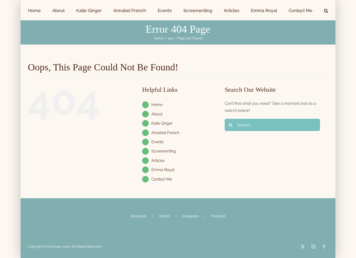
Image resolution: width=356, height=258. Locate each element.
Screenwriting (163, 151)
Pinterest (218, 216)
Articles (158, 160)
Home (157, 104)
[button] (298, 10)
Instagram (191, 216)
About (157, 114)
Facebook (138, 216)
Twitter (164, 216)
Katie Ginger (162, 123)
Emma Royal (162, 169)
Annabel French (165, 132)
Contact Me (161, 179)
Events (157, 142)
